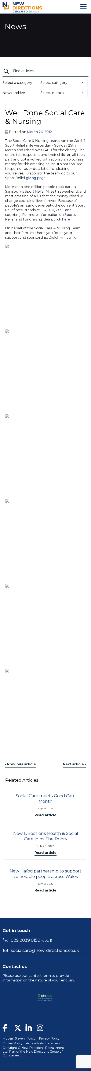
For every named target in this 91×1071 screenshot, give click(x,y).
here (66, 219)
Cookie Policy (12, 1043)
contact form (40, 976)
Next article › (74, 764)
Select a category (17, 83)
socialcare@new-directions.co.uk (45, 950)
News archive (14, 93)
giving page (36, 178)
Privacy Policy (49, 1038)
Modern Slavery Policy (19, 1038)
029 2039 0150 (23, 11)
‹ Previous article (20, 764)
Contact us (15, 966)
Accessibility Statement (43, 1043)
